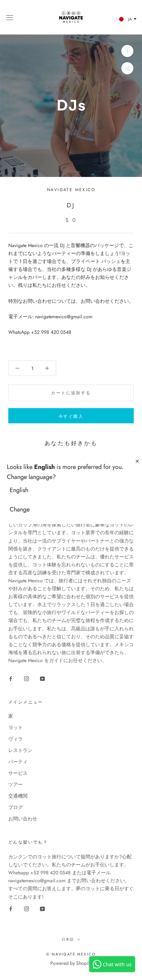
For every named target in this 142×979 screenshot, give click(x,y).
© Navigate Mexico (71, 954)
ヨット (15, 727)
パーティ (18, 761)
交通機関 (18, 795)
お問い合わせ (22, 818)
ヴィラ (15, 738)
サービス (18, 773)
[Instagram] (26, 678)
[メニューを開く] (9, 17)
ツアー (15, 784)
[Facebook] (10, 678)
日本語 (68, 939)
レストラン (20, 750)
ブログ (15, 807)
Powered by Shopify (71, 963)
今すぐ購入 (71, 416)
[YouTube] (42, 678)
